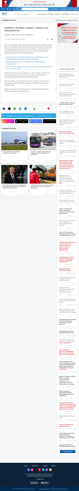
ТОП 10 (53, 465)
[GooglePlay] (34, 482)
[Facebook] (1, 9)
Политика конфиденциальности (59, 488)
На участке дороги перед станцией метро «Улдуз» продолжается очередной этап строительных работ (29, 67)
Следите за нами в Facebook (36, 121)
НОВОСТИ (58, 14)
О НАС (25, 465)
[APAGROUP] (39, 479)
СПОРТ (73, 14)
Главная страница (60, 20)
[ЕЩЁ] (77, 14)
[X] (5, 9)
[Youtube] (7, 9)
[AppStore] (44, 482)
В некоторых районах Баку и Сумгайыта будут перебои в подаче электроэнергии (25, 63)
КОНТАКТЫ (35, 465)
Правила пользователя (44, 488)
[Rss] (13, 9)
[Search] (46, 9)
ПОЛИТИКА (50, 14)
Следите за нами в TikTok (22, 121)
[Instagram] (3, 9)
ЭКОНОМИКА (66, 14)
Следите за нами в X (50, 121)
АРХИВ (45, 465)
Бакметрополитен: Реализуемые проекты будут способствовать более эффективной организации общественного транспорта (27, 58)
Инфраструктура (72, 20)
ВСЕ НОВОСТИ (42, 14)
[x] (35, 469)
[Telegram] (9, 9)
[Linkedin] (11, 9)
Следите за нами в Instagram (9, 121)
